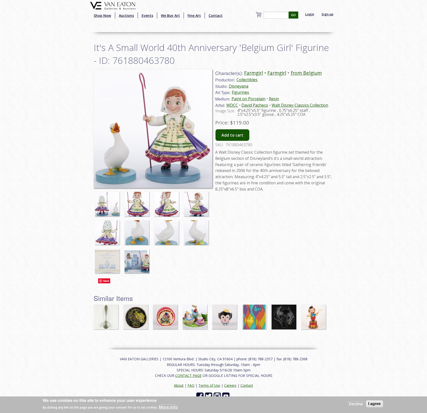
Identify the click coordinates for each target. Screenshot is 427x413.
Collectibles (246, 79)
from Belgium (306, 73)
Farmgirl (253, 73)
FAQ (191, 385)
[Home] (113, 5)
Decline (356, 404)
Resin (274, 98)
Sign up (327, 14)
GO (293, 15)
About (179, 385)
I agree (374, 404)
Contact (216, 15)
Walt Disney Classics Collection (300, 105)
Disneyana (238, 86)
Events (147, 15)
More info (168, 407)
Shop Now (102, 15)
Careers (230, 385)
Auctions (126, 15)
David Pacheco (254, 105)
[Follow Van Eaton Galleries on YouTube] (226, 395)
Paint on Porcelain (248, 98)
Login (309, 14)
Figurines (240, 92)
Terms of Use (209, 385)
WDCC (232, 105)
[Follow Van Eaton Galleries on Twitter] (209, 395)
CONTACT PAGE (188, 375)
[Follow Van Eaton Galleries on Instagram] (218, 395)
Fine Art (194, 15)
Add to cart (232, 135)
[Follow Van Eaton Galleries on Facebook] (200, 395)
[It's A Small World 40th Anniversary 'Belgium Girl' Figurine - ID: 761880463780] (108, 201)
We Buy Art (170, 15)
